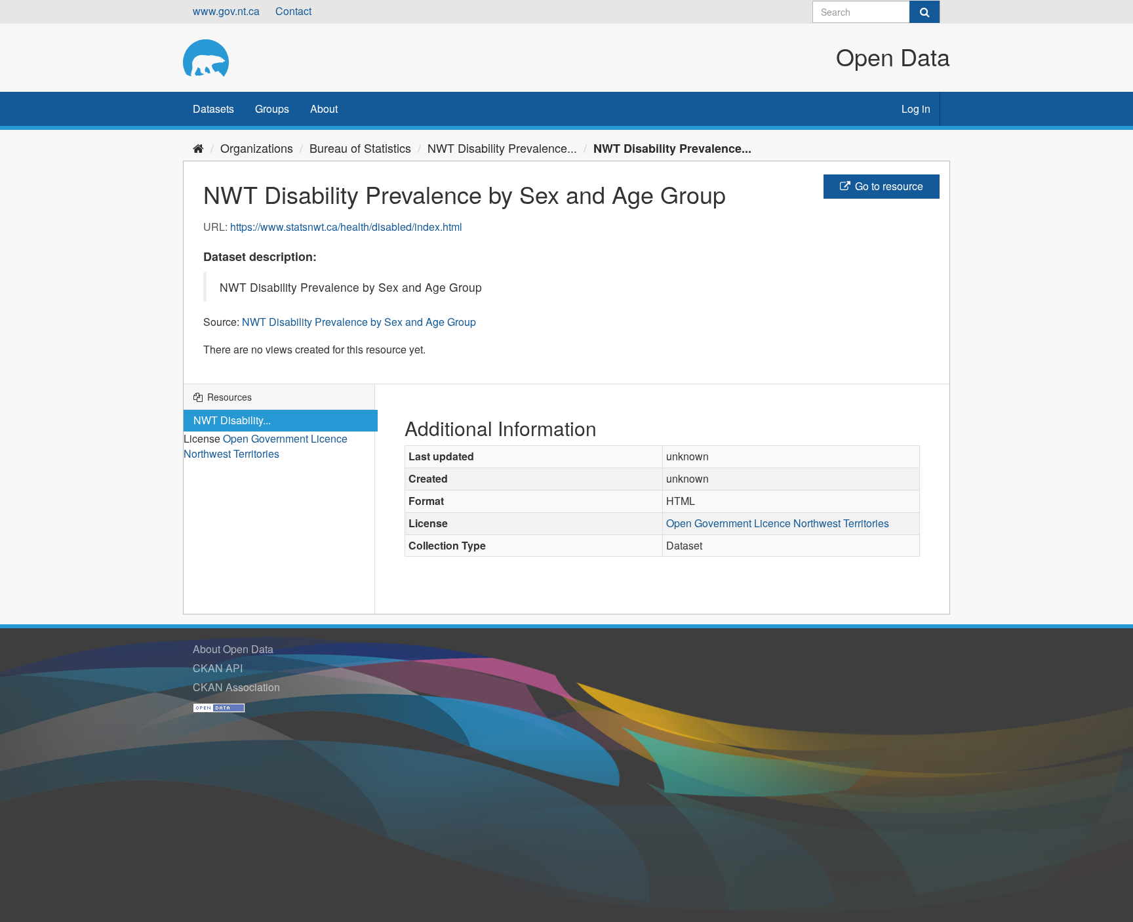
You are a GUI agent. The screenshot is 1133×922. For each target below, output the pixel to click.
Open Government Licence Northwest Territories (266, 446)
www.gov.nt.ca (226, 10)
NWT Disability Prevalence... (502, 147)
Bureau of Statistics (360, 147)
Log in (916, 108)
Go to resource (887, 185)
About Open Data (233, 648)
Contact (293, 10)
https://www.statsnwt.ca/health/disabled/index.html (346, 226)
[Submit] (924, 12)
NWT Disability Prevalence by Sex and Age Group (359, 321)
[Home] (198, 147)
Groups (272, 108)
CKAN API (218, 667)
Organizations (256, 147)
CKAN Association (236, 686)
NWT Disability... (232, 420)
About (324, 108)
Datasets (213, 108)
